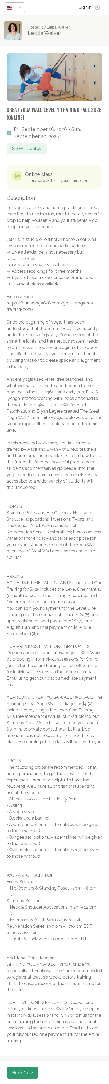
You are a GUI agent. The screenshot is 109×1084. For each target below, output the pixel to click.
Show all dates (26, 148)
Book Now (22, 1072)
